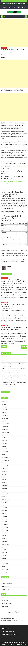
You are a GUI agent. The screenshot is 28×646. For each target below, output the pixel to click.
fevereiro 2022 (5, 541)
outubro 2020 (5, 572)
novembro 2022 (5, 527)
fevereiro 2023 (5, 519)
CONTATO (23, 7)
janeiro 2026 (4, 421)
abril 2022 (4, 535)
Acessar (3, 598)
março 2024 (4, 482)
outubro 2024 (5, 463)
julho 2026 (4, 404)
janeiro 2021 (4, 566)
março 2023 (4, 516)
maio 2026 (4, 409)
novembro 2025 (5, 426)
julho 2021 (4, 549)
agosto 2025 (4, 435)
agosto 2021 (4, 547)
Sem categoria (4, 48)
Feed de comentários (7, 603)
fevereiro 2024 (5, 485)
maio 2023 (4, 510)
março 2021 (4, 561)
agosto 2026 (5, 401)
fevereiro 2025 (5, 451)
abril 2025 (4, 446)
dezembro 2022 (5, 524)
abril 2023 (4, 513)
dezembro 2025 (5, 423)
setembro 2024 (5, 465)
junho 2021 (4, 552)
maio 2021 (4, 555)
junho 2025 (4, 440)
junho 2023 (4, 507)
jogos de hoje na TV (9, 631)
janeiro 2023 (4, 521)
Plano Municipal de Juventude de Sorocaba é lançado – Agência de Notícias (14, 328)
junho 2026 (4, 407)
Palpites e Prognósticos (7, 583)
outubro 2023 (5, 496)
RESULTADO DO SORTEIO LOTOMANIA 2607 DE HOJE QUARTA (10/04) (13, 305)
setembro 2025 (5, 432)
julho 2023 (4, 505)
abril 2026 (4, 412)
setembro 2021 (5, 544)
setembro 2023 (5, 499)
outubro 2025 (5, 429)
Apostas (4, 7)
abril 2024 (4, 479)
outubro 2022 (5, 530)
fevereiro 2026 (5, 418)
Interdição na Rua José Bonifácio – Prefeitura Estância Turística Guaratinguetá (14, 365)
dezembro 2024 (5, 457)
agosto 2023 (4, 502)
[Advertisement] (14, 33)
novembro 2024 (5, 460)
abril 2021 (4, 558)
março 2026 (4, 415)
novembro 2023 (5, 493)
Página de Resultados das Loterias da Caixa (10, 189)
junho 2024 (4, 474)
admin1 (15, 52)
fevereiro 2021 (5, 563)
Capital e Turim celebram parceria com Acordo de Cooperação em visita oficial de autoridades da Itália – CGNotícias (14, 359)
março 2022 (4, 538)
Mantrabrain (21, 642)
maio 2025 (4, 443)
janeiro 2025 (4, 454)
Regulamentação (11, 7)
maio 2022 (4, 533)
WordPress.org (5, 606)
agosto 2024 (5, 468)
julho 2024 (4, 471)
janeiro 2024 (4, 488)
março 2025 (4, 449)
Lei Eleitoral (24, 346)
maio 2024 (4, 477)
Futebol (18, 7)
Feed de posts (5, 600)
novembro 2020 (5, 569)
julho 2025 (4, 437)
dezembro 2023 (5, 491)
